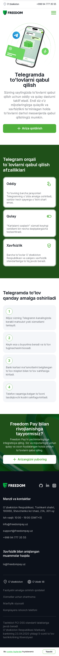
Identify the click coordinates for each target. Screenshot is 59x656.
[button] (53, 12)
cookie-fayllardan (14, 652)
